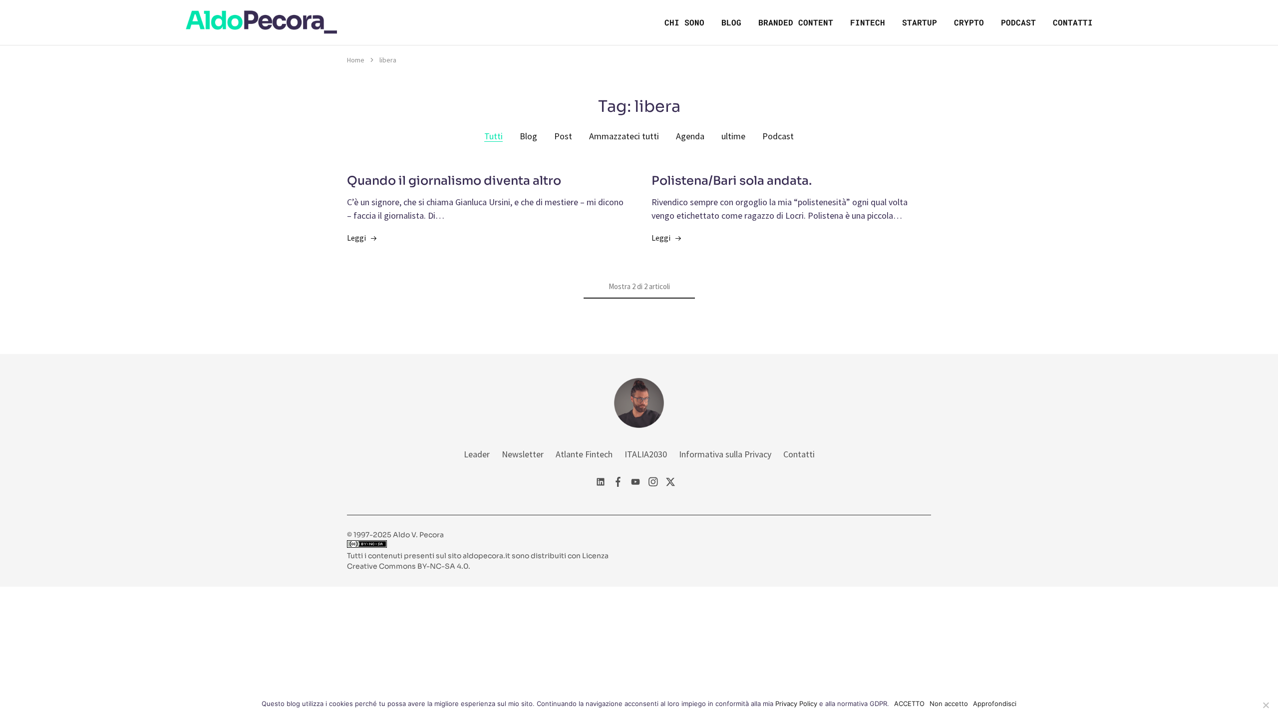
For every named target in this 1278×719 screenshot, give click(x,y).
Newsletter (523, 454)
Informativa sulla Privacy (725, 454)
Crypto (969, 22)
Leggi (356, 238)
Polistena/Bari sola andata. (731, 180)
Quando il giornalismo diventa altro (454, 180)
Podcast (1018, 22)
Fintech (867, 22)
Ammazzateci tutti (624, 136)
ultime (733, 136)
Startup (919, 22)
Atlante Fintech (584, 454)
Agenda (690, 136)
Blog (731, 22)
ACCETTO (909, 704)
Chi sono (684, 22)
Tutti (493, 136)
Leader (477, 454)
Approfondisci (994, 704)
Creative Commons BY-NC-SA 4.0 (407, 566)
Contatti (1073, 22)
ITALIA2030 (646, 454)
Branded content (795, 22)
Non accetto (949, 704)
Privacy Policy (796, 704)
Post (563, 136)
